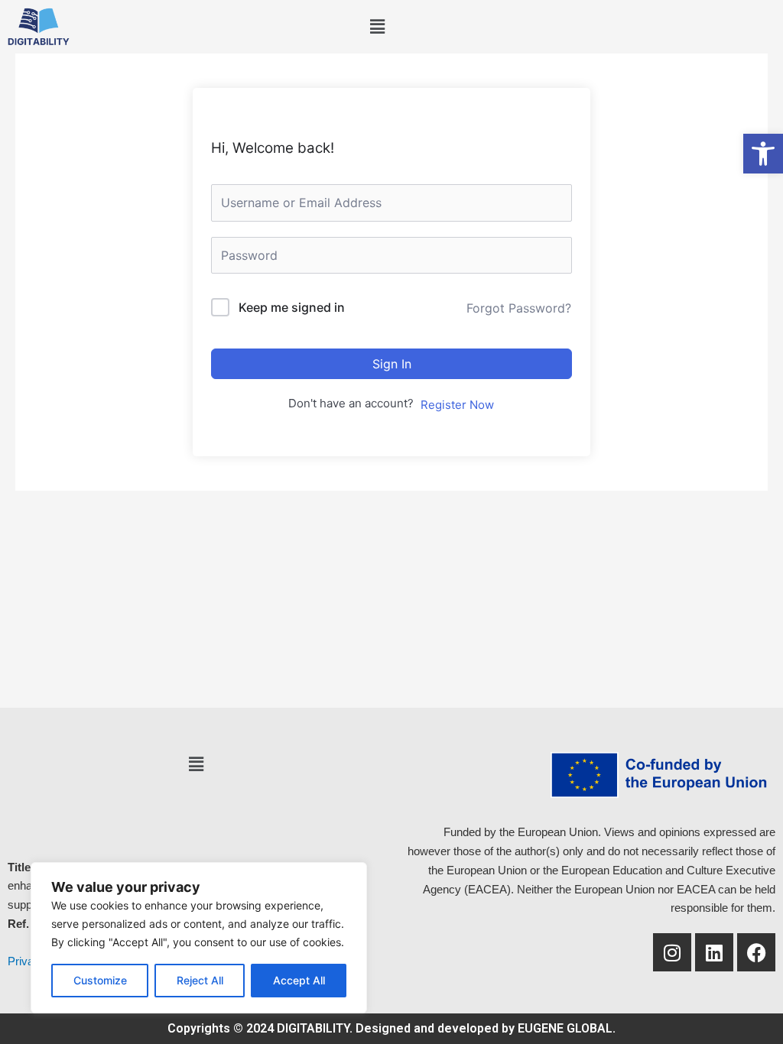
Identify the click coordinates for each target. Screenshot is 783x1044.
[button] (377, 27)
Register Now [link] (457, 404)
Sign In (391, 363)
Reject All (200, 980)
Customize (100, 980)
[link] (763, 153)
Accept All (299, 980)
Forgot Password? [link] (518, 308)
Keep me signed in (292, 307)
